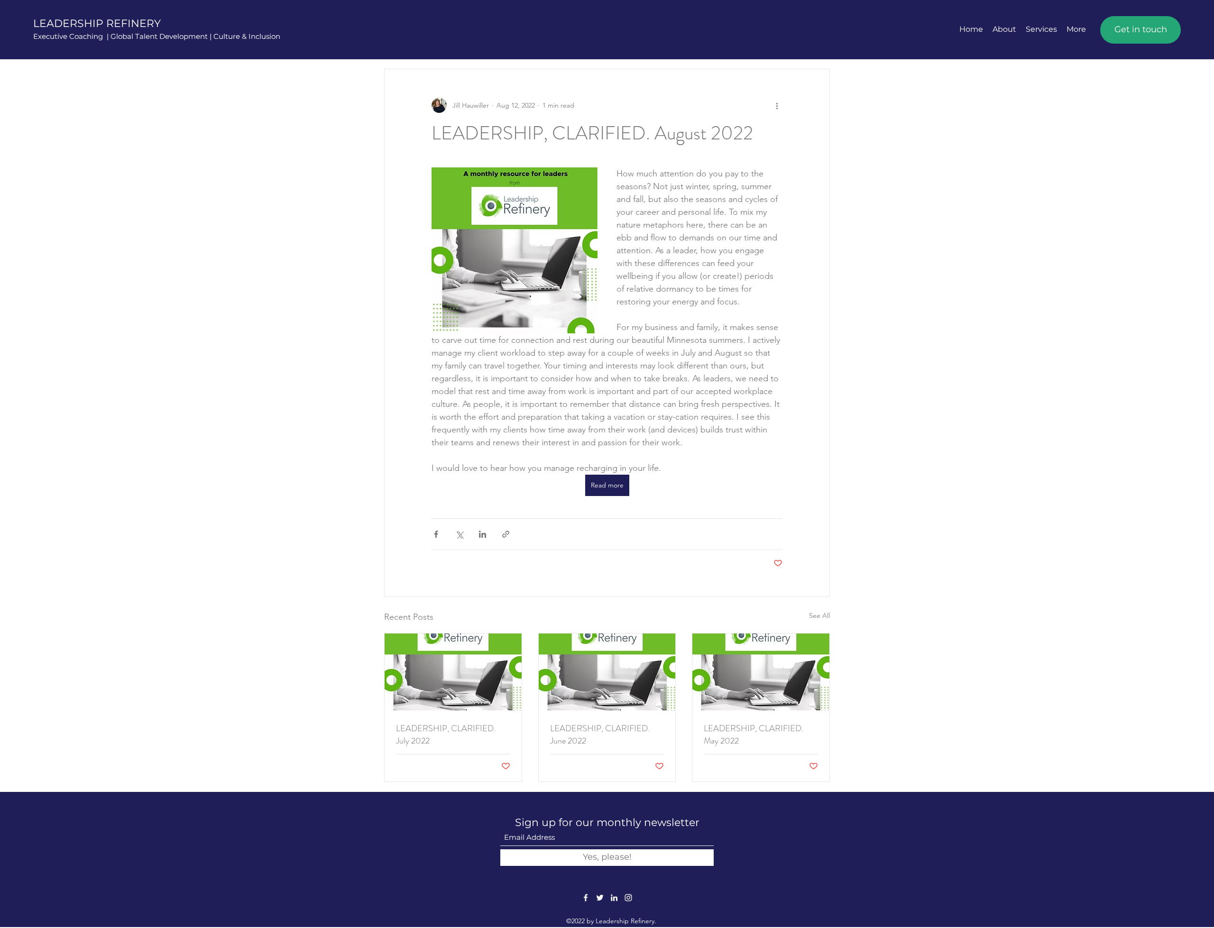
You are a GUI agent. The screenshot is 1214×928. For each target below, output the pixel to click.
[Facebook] (585, 897)
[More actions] (776, 105)
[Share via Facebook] (436, 534)
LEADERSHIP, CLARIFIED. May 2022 (753, 734)
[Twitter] (600, 897)
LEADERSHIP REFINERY (97, 23)
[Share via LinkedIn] (482, 534)
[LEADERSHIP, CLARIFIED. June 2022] (607, 672)
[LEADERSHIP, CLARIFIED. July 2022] (453, 672)
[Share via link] (505, 534)
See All (819, 615)
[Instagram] (628, 897)
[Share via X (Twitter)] (459, 534)
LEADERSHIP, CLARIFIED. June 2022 (600, 734)
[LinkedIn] (614, 897)
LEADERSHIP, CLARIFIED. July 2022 (446, 734)
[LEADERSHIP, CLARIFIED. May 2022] (760, 672)
